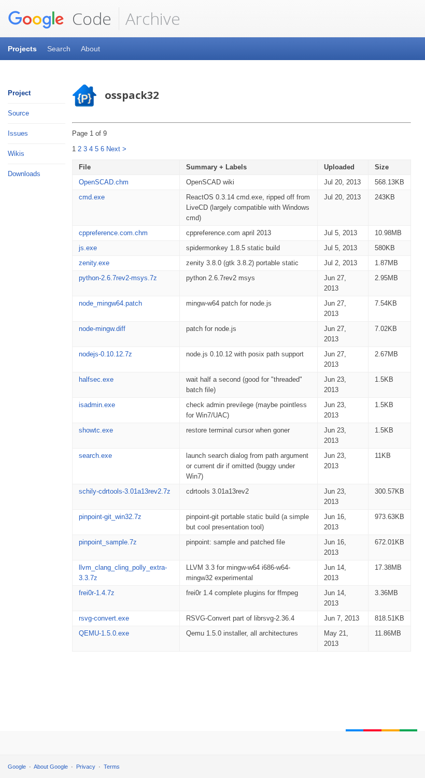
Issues (18, 133)
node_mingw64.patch (110, 303)
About (90, 49)
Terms (112, 766)
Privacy (85, 766)
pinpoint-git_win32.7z (110, 517)
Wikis (16, 153)
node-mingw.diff (102, 329)
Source (18, 113)
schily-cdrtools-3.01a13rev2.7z (125, 491)
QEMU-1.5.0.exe (104, 633)
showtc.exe (96, 430)
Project (19, 93)
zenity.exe (94, 263)
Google (17, 766)
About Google (51, 766)
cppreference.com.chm (113, 233)
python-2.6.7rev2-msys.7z (118, 278)
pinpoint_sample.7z (108, 542)
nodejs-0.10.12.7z (105, 354)
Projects (22, 49)
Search (58, 49)
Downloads (24, 174)
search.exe (95, 455)
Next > (116, 149)
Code (89, 18)
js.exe (88, 248)
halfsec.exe (96, 379)
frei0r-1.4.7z (97, 593)
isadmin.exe (97, 405)
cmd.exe (92, 197)
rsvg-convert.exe (104, 618)
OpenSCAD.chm (104, 182)
